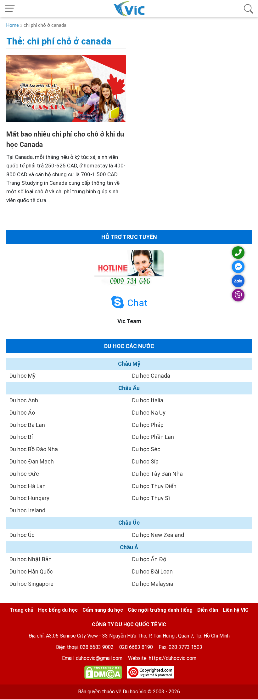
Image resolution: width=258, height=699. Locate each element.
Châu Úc (129, 522)
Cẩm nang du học (102, 610)
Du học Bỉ (21, 437)
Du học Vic (134, 692)
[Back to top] (239, 680)
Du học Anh (23, 400)
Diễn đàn (207, 610)
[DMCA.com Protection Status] (103, 674)
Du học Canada (151, 375)
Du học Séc (146, 449)
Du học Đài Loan (152, 571)
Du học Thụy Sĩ (151, 498)
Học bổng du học (58, 610)
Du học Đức (24, 473)
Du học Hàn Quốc (31, 571)
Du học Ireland (27, 510)
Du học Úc (22, 535)
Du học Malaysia (152, 583)
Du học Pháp (148, 425)
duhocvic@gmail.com (99, 658)
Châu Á (129, 547)
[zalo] (238, 281)
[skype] (117, 302)
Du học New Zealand (158, 535)
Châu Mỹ (129, 363)
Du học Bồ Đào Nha (33, 449)
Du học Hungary (29, 498)
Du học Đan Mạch (31, 461)
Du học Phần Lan (153, 437)
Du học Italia (147, 400)
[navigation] (10, 8)
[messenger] (238, 266)
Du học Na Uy (148, 412)
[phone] (238, 252)
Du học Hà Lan (27, 486)
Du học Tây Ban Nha (157, 473)
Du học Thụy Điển (154, 486)
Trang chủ (21, 610)
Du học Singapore (31, 583)
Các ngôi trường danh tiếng (160, 610)
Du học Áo (22, 412)
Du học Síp (145, 461)
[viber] (238, 295)
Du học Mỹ (22, 375)
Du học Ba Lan (27, 425)
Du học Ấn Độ (149, 559)
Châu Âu (129, 388)
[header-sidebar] (248, 8)
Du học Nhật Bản (30, 559)
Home (12, 25)
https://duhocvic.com (172, 658)
